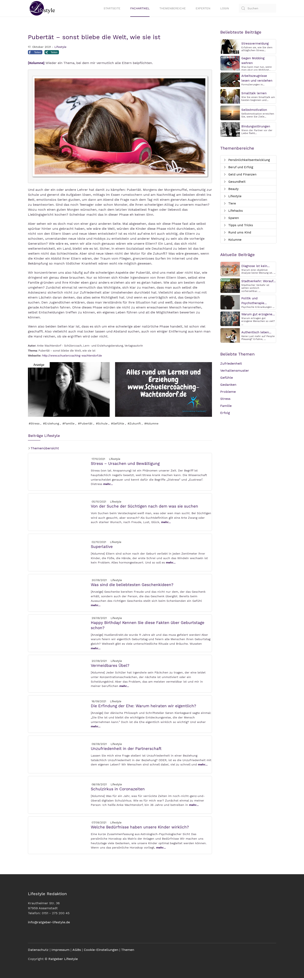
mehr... (108, 484)
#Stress (34, 423)
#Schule (102, 423)
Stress (225, 399)
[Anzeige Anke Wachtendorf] (120, 389)
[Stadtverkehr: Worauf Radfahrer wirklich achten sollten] (230, 285)
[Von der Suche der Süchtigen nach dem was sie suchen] (59, 512)
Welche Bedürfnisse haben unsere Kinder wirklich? (140, 827)
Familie (226, 406)
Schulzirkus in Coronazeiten (118, 789)
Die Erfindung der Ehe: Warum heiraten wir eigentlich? (143, 706)
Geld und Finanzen (241, 174)
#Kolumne (151, 423)
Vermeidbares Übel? (110, 665)
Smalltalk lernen (254, 93)
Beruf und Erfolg (240, 167)
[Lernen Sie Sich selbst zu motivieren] (230, 113)
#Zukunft (134, 423)
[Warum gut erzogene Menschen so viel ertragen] (230, 318)
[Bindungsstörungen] (230, 129)
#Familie (68, 423)
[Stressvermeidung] (230, 46)
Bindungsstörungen (255, 126)
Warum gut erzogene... (258, 314)
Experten (203, 8)
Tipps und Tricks (240, 225)
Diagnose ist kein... (255, 266)
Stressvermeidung (255, 43)
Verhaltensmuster (234, 370)
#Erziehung (51, 423)
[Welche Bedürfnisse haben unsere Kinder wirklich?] (59, 835)
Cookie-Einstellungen (101, 950)
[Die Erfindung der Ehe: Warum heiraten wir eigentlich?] (59, 714)
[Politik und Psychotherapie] (230, 302)
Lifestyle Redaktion (47, 893)
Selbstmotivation (254, 110)
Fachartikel (140, 8)
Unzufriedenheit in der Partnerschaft (126, 748)
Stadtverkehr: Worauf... (258, 281)
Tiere (231, 203)
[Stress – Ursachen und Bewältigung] (59, 471)
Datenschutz (38, 950)
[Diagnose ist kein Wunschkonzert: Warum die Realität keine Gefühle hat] (230, 269)
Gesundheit (236, 182)
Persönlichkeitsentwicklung (248, 160)
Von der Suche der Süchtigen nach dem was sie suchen (144, 506)
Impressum (60, 950)
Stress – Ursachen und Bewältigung (125, 463)
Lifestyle (60, 46)
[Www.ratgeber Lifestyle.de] (41, 8)
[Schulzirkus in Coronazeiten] (59, 795)
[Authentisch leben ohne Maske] (230, 335)
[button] (35, 53)
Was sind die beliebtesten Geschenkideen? (132, 584)
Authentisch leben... (256, 332)
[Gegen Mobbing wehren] (230, 63)
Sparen (233, 218)
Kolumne (234, 240)
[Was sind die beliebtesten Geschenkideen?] (59, 593)
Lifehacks (235, 211)
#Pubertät (85, 423)
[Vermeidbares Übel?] (59, 673)
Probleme (228, 392)
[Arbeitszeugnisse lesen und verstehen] (230, 79)
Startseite (112, 8)
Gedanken (228, 385)
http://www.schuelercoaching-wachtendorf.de (72, 355)
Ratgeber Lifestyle (63, 959)
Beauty (233, 189)
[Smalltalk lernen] (230, 96)
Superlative (102, 546)
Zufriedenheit (231, 363)
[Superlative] (59, 552)
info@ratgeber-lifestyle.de (49, 922)
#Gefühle (117, 423)
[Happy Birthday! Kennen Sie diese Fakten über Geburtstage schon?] (59, 633)
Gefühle (226, 378)
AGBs (76, 950)
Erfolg (225, 413)
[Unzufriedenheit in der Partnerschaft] (59, 754)
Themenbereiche (172, 8)
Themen (127, 950)
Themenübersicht (44, 448)
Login (224, 8)
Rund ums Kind (239, 232)
